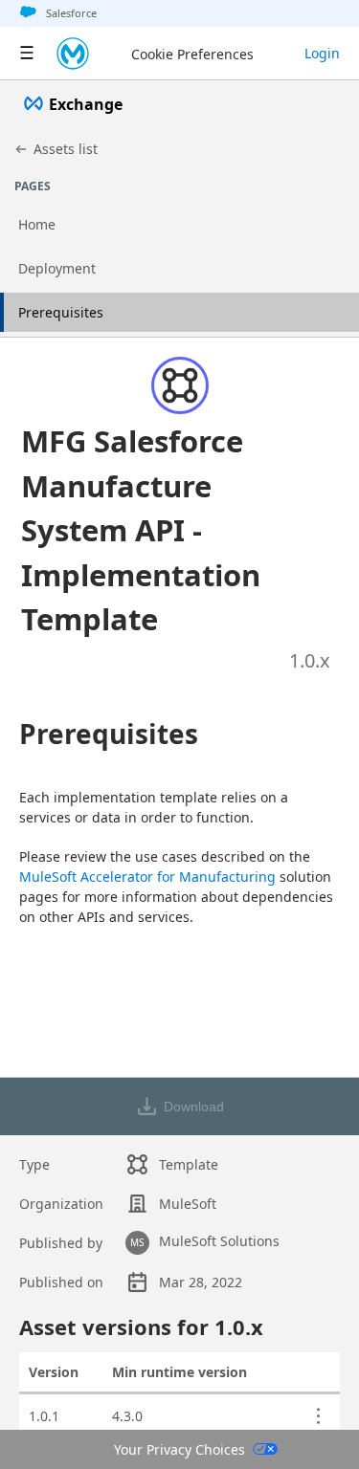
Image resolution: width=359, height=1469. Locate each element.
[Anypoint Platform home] (73, 53)
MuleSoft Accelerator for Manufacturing (147, 876)
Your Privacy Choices (179, 1449)
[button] (156, 530)
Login (322, 53)
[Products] (27, 53)
